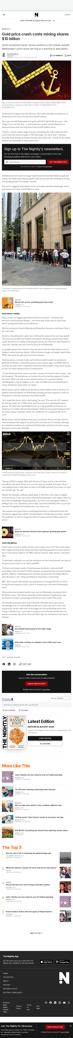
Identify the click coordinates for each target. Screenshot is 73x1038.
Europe (17, 808)
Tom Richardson (12, 54)
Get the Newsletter (58, 162)
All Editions (45, 744)
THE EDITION (8, 977)
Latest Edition (45, 738)
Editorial (9, 887)
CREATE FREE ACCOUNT (37, 684)
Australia (9, 914)
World (17, 631)
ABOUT (6, 981)
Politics (8, 870)
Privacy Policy (48, 166)
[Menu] (4, 14)
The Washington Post (13, 856)
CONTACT (6, 985)
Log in (67, 15)
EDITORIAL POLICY (10, 989)
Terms (40, 166)
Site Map (38, 1007)
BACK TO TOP (35, 933)
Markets (17, 657)
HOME (5, 973)
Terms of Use (29, 1007)
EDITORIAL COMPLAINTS (12, 993)
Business (6, 29)
